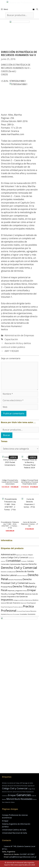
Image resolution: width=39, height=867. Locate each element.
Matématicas (28, 600)
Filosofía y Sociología (8, 594)
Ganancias (28, 594)
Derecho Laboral (9, 575)
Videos (12, 802)
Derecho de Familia (25, 571)
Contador (24, 561)
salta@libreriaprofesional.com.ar (22, 857)
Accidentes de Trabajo (13, 783)
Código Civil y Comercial (14, 788)
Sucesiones (31, 614)
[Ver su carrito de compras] (33, 9)
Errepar (31, 590)
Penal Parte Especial (7, 607)
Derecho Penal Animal (15, 580)
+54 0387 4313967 (27, 854)
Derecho (33, 564)
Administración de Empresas (19, 335)
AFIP (21, 783)
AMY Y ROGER (12, 351)
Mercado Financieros (13, 603)
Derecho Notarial (22, 575)
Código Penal (31, 789)
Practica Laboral (18, 607)
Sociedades (23, 614)
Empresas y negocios (14, 590)
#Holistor (4, 783)
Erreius (25, 590)
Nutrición (23, 603)
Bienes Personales (22, 785)
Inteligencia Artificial (19, 600)
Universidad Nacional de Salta (14, 833)
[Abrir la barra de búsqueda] (37, 9)
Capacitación (11, 339)
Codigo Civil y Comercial (17, 557)
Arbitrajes (4, 785)
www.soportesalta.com (22, 865)
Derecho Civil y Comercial (19, 568)
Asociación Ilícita (12, 785)
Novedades (26, 798)
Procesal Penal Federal (23, 611)
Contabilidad (13, 560)
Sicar (3, 802)
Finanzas (20, 593)
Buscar (6, 435)
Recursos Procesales (13, 614)
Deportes (24, 564)
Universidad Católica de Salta (14, 829)
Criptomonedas (15, 564)
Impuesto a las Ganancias (17, 596)
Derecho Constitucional (8, 572)
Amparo (30, 555)
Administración (8, 554)
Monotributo (13, 798)
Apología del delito (28, 783)
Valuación (8, 802)
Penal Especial (31, 603)
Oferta (35, 799)
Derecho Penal (21, 791)
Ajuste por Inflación (22, 555)
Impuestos (7, 599)
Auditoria (4, 558)
